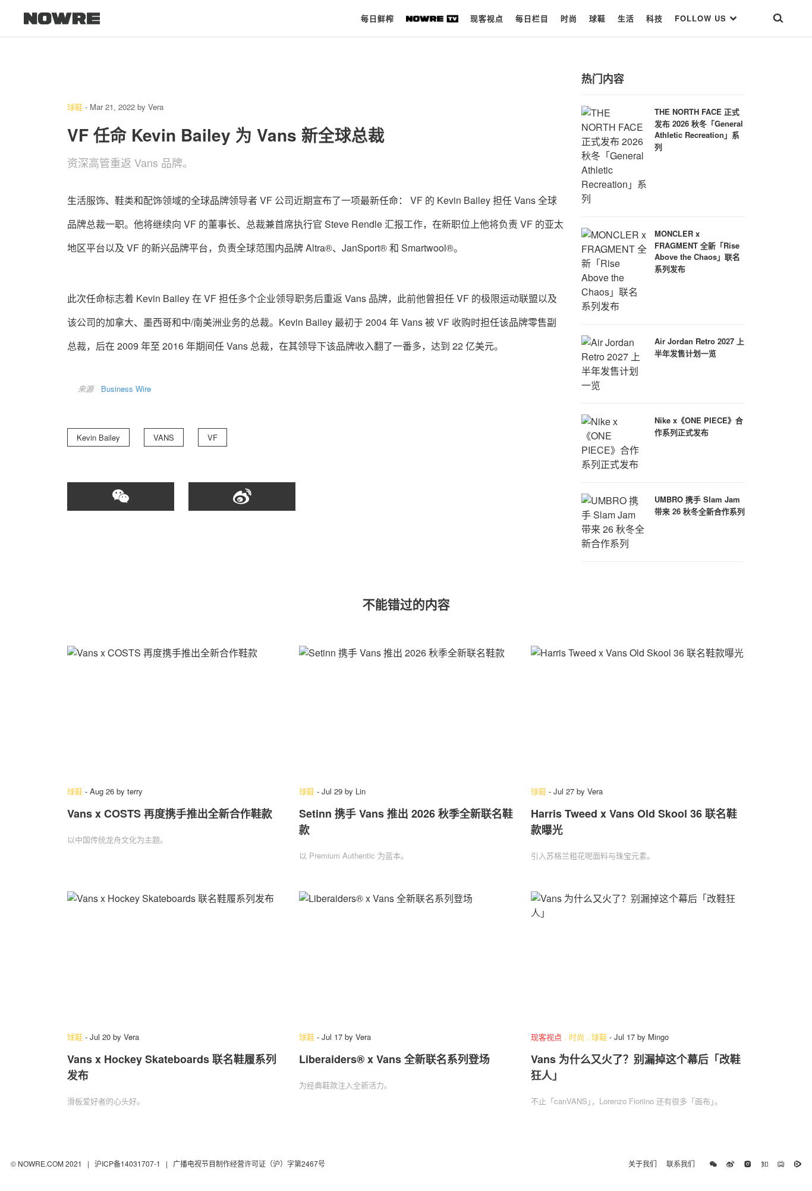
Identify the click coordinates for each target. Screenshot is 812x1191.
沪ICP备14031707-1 (128, 1163)
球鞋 (597, 18)
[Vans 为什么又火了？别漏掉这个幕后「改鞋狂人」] (638, 955)
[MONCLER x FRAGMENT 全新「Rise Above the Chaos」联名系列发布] (614, 269)
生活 (626, 18)
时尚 (569, 18)
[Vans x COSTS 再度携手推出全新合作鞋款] (174, 710)
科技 (654, 18)
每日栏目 (532, 18)
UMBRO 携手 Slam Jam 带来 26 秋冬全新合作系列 (699, 505)
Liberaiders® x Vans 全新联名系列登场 (394, 1059)
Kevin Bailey (98, 437)
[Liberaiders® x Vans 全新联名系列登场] (406, 955)
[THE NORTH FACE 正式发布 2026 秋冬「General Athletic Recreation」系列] (614, 154)
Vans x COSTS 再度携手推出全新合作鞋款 (169, 813)
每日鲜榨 (377, 18)
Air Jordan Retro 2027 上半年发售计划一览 (699, 347)
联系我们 (683, 1163)
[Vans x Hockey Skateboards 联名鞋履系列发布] (174, 955)
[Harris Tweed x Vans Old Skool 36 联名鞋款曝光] (638, 710)
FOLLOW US (702, 18)
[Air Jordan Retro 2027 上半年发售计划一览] (614, 362)
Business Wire (126, 388)
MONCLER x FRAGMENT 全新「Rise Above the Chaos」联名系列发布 (697, 251)
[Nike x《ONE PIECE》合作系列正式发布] (614, 441)
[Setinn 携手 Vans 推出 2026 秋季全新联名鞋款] (406, 710)
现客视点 (486, 18)
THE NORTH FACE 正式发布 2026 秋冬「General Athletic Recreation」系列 (698, 129)
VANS (163, 437)
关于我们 (642, 1163)
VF (212, 437)
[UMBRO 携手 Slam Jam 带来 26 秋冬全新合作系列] (614, 520)
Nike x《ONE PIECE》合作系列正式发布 (698, 426)
